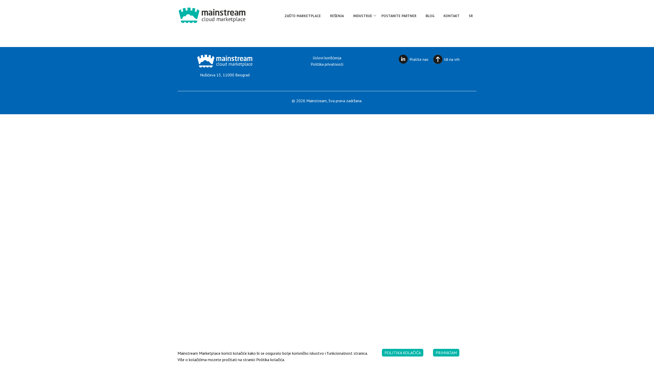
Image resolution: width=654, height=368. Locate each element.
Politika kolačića (402, 352)
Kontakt (451, 16)
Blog (430, 16)
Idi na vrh (452, 59)
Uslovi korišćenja (327, 57)
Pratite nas (419, 59)
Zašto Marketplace (303, 16)
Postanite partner (398, 16)
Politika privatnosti (327, 64)
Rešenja (337, 16)
